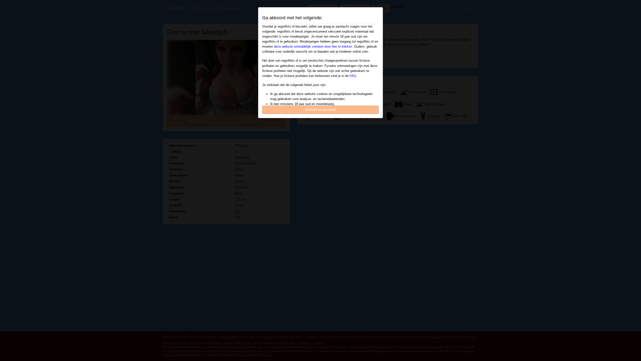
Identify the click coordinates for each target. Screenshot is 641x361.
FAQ (353, 76)
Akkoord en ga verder (320, 110)
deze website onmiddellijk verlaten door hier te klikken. (313, 46)
